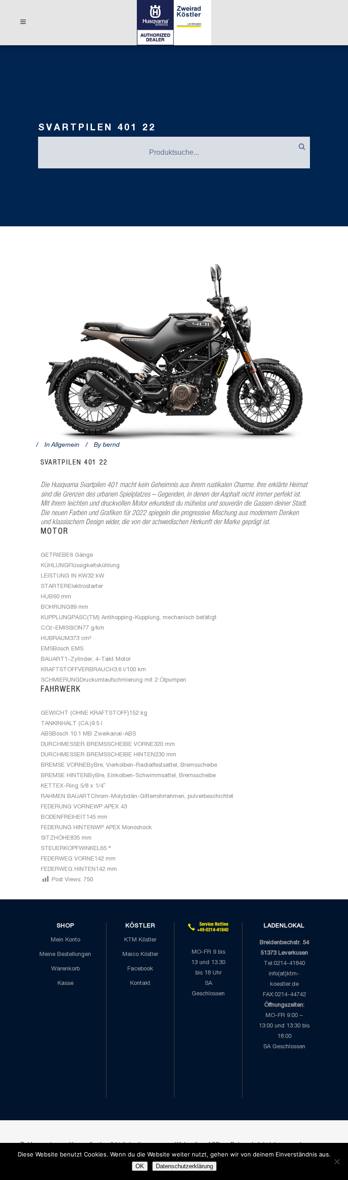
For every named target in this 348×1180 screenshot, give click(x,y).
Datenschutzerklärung (184, 1166)
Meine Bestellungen (65, 955)
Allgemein (65, 444)
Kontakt (140, 984)
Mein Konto (65, 940)
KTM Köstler (140, 940)
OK (139, 1166)
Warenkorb (65, 969)
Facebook (140, 969)
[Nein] (336, 1161)
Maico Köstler (140, 955)
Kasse (65, 984)
